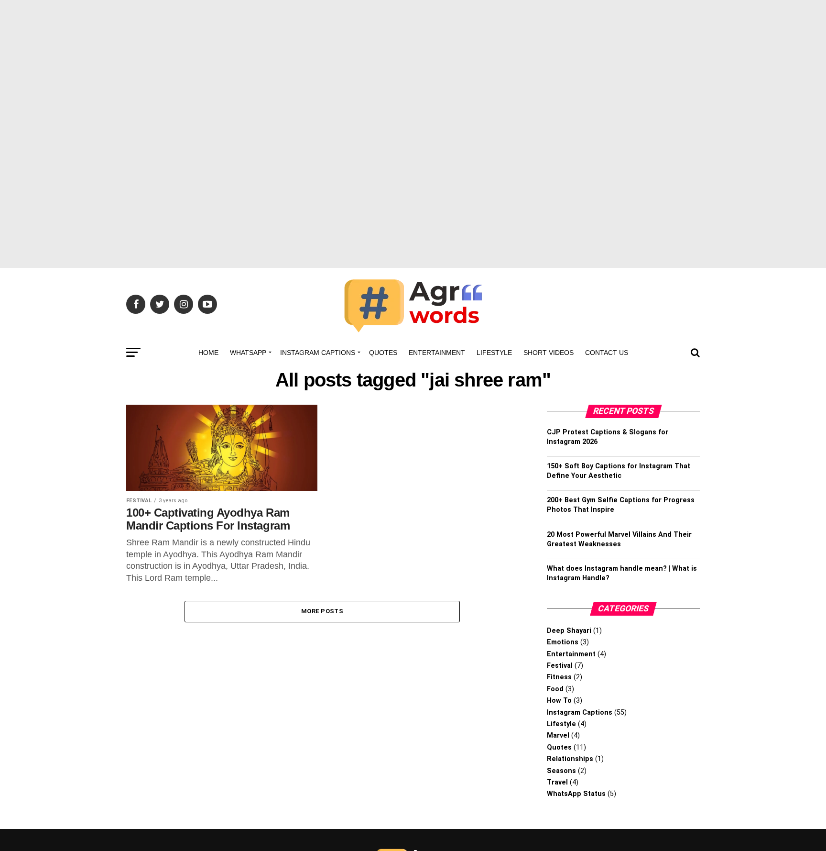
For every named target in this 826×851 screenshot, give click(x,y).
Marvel (558, 735)
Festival (560, 666)
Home (208, 352)
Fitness (559, 677)
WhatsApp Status (576, 794)
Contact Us (606, 352)
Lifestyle (494, 352)
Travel (557, 782)
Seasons (561, 771)
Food (555, 689)
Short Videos (548, 352)
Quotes (383, 352)
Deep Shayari (569, 631)
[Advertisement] (413, 67)
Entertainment (437, 352)
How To (559, 700)
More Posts (322, 611)
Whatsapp (248, 352)
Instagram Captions (317, 352)
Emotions (562, 642)
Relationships (570, 759)
